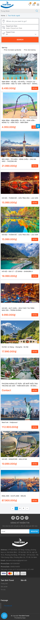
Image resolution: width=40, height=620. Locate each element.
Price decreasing (30, 50)
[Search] (37, 11)
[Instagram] (26, 518)
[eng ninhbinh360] (7, 4)
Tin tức (3, 589)
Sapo (23, 618)
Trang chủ (4, 583)
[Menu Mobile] (37, 4)
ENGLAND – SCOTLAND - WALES (14, 496)
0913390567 (15, 563)
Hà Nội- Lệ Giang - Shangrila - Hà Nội (15, 347)
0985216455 (15, 566)
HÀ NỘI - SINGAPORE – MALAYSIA (14, 459)
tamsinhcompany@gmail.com (16, 560)
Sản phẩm (4, 586)
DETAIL (35, 88)
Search (20, 40)
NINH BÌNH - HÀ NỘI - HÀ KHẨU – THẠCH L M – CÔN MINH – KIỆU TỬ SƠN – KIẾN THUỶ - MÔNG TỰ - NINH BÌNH (19, 84)
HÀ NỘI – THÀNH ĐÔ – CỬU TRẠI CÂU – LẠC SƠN (20, 198)
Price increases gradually (12, 50)
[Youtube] (22, 518)
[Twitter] (17, 518)
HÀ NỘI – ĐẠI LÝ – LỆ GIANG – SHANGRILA (17, 271)
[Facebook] (13, 518)
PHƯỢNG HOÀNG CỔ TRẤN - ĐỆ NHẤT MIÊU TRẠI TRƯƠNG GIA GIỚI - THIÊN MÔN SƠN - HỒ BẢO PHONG (20, 386)
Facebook (8, 606)
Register (34, 531)
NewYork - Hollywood (9, 422)
